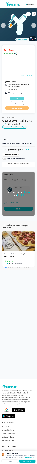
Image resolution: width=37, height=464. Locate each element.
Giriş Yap (26, 192)
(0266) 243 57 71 (12, 89)
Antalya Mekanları (8, 437)
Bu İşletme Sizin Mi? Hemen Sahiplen (15, 127)
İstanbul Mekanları (8, 430)
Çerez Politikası (7, 450)
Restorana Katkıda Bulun (22, 39)
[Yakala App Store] (18, 410)
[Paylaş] (34, 14)
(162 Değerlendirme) (13, 124)
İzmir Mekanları (7, 427)
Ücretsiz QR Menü (8, 440)
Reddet (10, 461)
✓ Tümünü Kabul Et (27, 461)
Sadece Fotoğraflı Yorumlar (16, 159)
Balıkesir (5, 117)
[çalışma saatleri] (16, 53)
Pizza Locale (9, 256)
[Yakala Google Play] (8, 416)
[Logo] (9, 387)
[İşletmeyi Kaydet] (28, 14)
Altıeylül (12, 117)
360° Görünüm (26, 76)
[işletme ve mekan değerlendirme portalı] (2, 4)
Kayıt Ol (20, 195)
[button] (33, 25)
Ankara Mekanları (8, 434)
